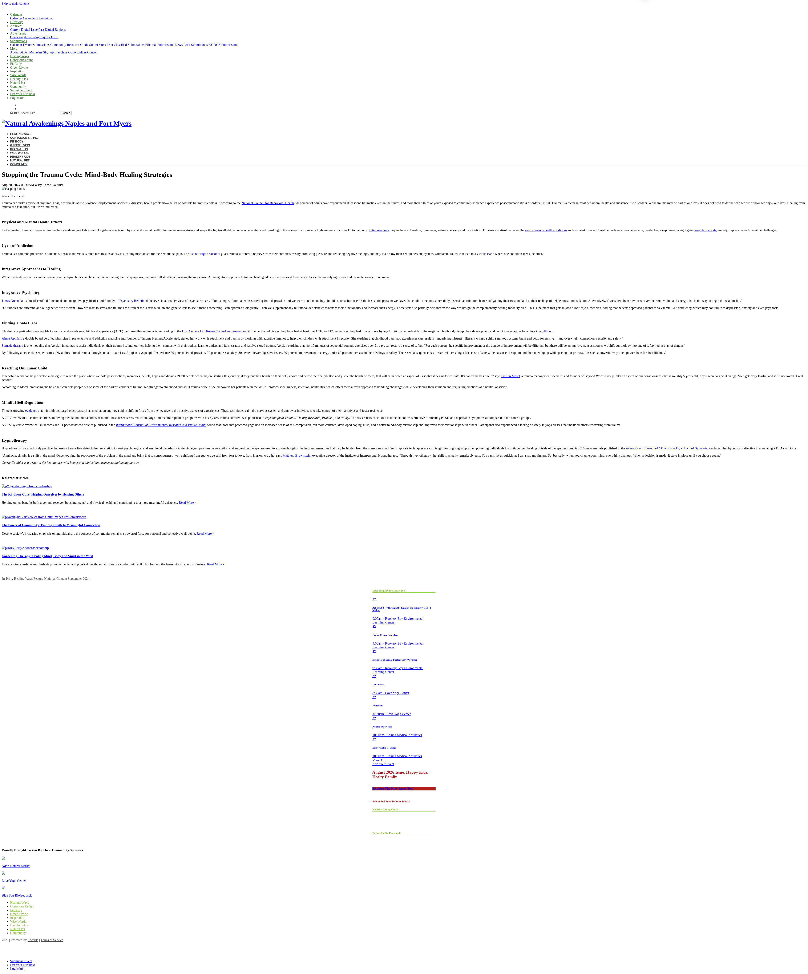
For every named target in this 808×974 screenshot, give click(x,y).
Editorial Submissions (159, 45)
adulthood (546, 331)
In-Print (7, 578)
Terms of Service (52, 940)
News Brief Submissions (191, 45)
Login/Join (17, 98)
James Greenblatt (13, 300)
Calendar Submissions (37, 18)
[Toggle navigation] (3, 8)
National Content (55, 578)
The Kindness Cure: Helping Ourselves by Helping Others (43, 494)
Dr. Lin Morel (510, 376)
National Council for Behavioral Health (268, 203)
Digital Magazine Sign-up (36, 52)
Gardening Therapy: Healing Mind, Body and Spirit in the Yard (47, 556)
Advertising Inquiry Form (41, 37)
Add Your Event (383, 764)
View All (378, 760)
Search (14, 113)
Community (18, 86)
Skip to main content (15, 3)
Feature (38, 578)
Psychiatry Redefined (133, 300)
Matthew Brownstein (297, 455)
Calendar (16, 18)
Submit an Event (21, 90)
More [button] (13, 48)
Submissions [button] (18, 41)
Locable (33, 940)
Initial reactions (379, 230)
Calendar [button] (16, 14)
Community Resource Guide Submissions (78, 45)
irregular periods (705, 230)
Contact (92, 52)
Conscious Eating (21, 60)
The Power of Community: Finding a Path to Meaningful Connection (51, 525)
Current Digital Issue (24, 29)
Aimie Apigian (11, 338)
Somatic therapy (12, 345)
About (14, 52)
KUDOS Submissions (223, 45)
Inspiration (17, 71)
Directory (16, 22)
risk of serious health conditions (546, 230)
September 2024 (78, 578)
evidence (31, 410)
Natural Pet (17, 82)
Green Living (19, 67)
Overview (16, 37)
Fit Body (16, 63)
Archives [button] (16, 26)
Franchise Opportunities (70, 52)
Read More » (187, 502)
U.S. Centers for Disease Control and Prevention (214, 331)
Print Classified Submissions (125, 45)
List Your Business (22, 94)
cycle (490, 254)
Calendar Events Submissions (29, 45)
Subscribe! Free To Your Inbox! (391, 801)
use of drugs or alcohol (205, 254)
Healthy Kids (19, 79)
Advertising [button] (18, 33)
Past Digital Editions (52, 29)
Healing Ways (19, 56)
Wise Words (18, 75)
